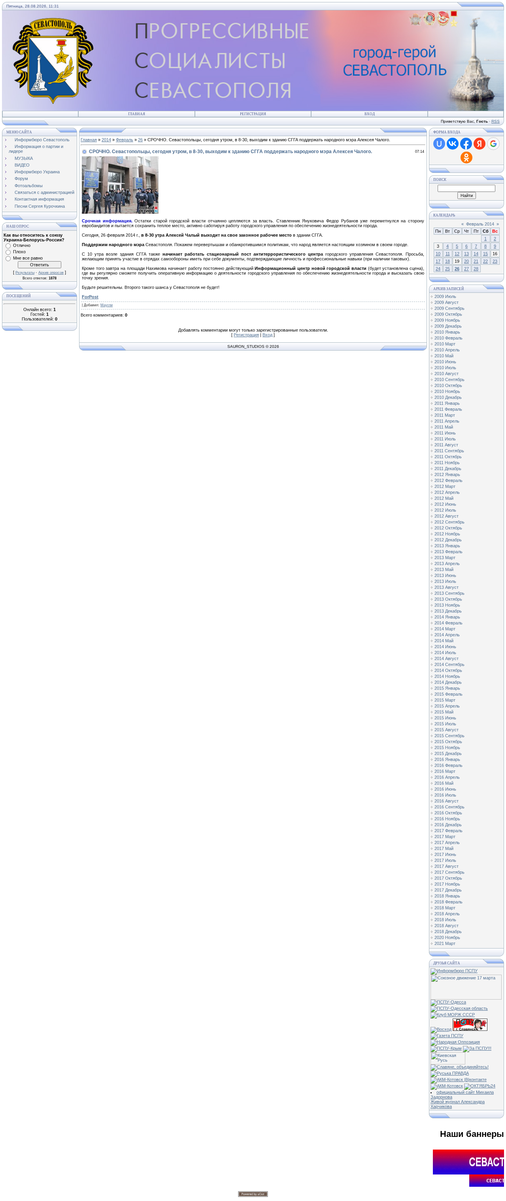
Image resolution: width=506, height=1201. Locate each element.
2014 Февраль (448, 622)
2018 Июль (445, 919)
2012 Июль (445, 510)
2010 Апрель (447, 349)
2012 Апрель (447, 492)
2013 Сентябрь (449, 593)
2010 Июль (445, 367)
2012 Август (446, 516)
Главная (136, 114)
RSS (495, 121)
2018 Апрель (447, 913)
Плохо (19, 251)
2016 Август (446, 801)
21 (476, 261)
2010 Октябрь (448, 385)
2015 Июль (445, 723)
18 (447, 261)
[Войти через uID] (439, 144)
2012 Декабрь (448, 539)
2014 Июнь (445, 646)
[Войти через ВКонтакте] (453, 144)
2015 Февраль (448, 694)
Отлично (21, 245)
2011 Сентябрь (449, 450)
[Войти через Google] (493, 143)
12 (457, 253)
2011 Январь (447, 403)
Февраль (124, 139)
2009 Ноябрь (447, 320)
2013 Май (443, 569)
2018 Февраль (448, 901)
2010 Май (443, 355)
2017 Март (444, 836)
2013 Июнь (445, 575)
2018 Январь (447, 896)
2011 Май (443, 427)
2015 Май (443, 712)
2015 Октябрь (448, 741)
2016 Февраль (448, 765)
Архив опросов (51, 273)
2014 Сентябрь (449, 664)
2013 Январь (447, 545)
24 (438, 268)
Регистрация (253, 114)
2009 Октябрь (448, 314)
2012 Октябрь (448, 528)
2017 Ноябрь (447, 884)
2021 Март (444, 943)
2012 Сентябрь (449, 522)
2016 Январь (447, 759)
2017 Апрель (447, 842)
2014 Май (443, 640)
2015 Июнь (445, 717)
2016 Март (444, 771)
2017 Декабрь (448, 890)
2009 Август (446, 302)
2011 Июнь (445, 433)
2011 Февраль (448, 409)
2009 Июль (445, 296)
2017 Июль (445, 860)
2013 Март (444, 557)
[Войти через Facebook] (466, 144)
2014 (106, 139)
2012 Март (444, 486)
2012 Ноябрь (447, 533)
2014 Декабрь (448, 682)
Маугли (106, 305)
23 (495, 261)
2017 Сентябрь (449, 872)
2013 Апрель (447, 563)
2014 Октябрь (448, 670)
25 (447, 268)
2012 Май (443, 498)
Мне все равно (28, 258)
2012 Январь (447, 474)
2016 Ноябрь (447, 818)
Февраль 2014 (480, 224)
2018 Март (444, 907)
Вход (369, 114)
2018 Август (446, 925)
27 (466, 268)
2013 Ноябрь (447, 605)
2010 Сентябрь (449, 379)
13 (466, 253)
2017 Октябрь (448, 878)
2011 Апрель (446, 421)
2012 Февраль (448, 480)
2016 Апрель (447, 777)
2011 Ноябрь (447, 462)
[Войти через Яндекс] (479, 144)
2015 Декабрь (448, 753)
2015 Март (444, 700)
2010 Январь (447, 332)
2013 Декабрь (448, 611)
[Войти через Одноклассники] (466, 157)
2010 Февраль (448, 338)
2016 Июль (445, 795)
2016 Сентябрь (449, 806)
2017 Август (446, 866)
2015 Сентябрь (449, 735)
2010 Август (446, 373)
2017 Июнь (445, 854)
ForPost (90, 296)
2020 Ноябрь (447, 937)
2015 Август (446, 729)
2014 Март (444, 628)
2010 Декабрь (448, 397)
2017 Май (443, 848)
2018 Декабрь (448, 931)
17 (438, 261)
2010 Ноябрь (447, 391)
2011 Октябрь (448, 456)
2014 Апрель (447, 634)
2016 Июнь (445, 789)
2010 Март (444, 344)
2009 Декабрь (448, 326)
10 (438, 253)
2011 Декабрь (447, 468)
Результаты (24, 273)
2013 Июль (445, 581)
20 (466, 261)
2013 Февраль (448, 551)
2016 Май (443, 783)
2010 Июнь (445, 361)
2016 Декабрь (448, 824)
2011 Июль (445, 438)
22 (485, 261)
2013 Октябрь (448, 599)
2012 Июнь (445, 504)
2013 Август (446, 587)
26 (140, 139)
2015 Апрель (447, 706)
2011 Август (446, 444)
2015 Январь (447, 688)
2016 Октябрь (448, 812)
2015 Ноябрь (447, 747)
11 (448, 253)
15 (485, 253)
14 (476, 253)
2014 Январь (447, 617)
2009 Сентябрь (449, 308)
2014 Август (446, 658)
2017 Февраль (448, 830)
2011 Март (444, 415)
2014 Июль (445, 652)
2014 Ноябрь (447, 676)
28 (476, 268)
